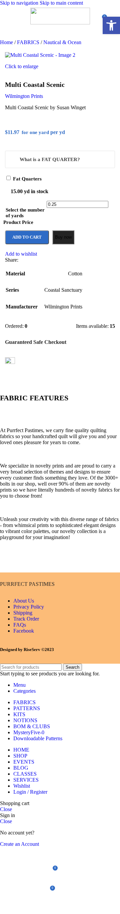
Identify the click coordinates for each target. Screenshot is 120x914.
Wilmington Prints (24, 96)
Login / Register (30, 792)
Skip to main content (61, 3)
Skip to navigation (20, 3)
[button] (111, 25)
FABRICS (29, 42)
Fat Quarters (27, 178)
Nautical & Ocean (62, 42)
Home (7, 42)
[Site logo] (60, 22)
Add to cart (27, 237)
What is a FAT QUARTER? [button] (50, 159)
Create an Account (19, 844)
